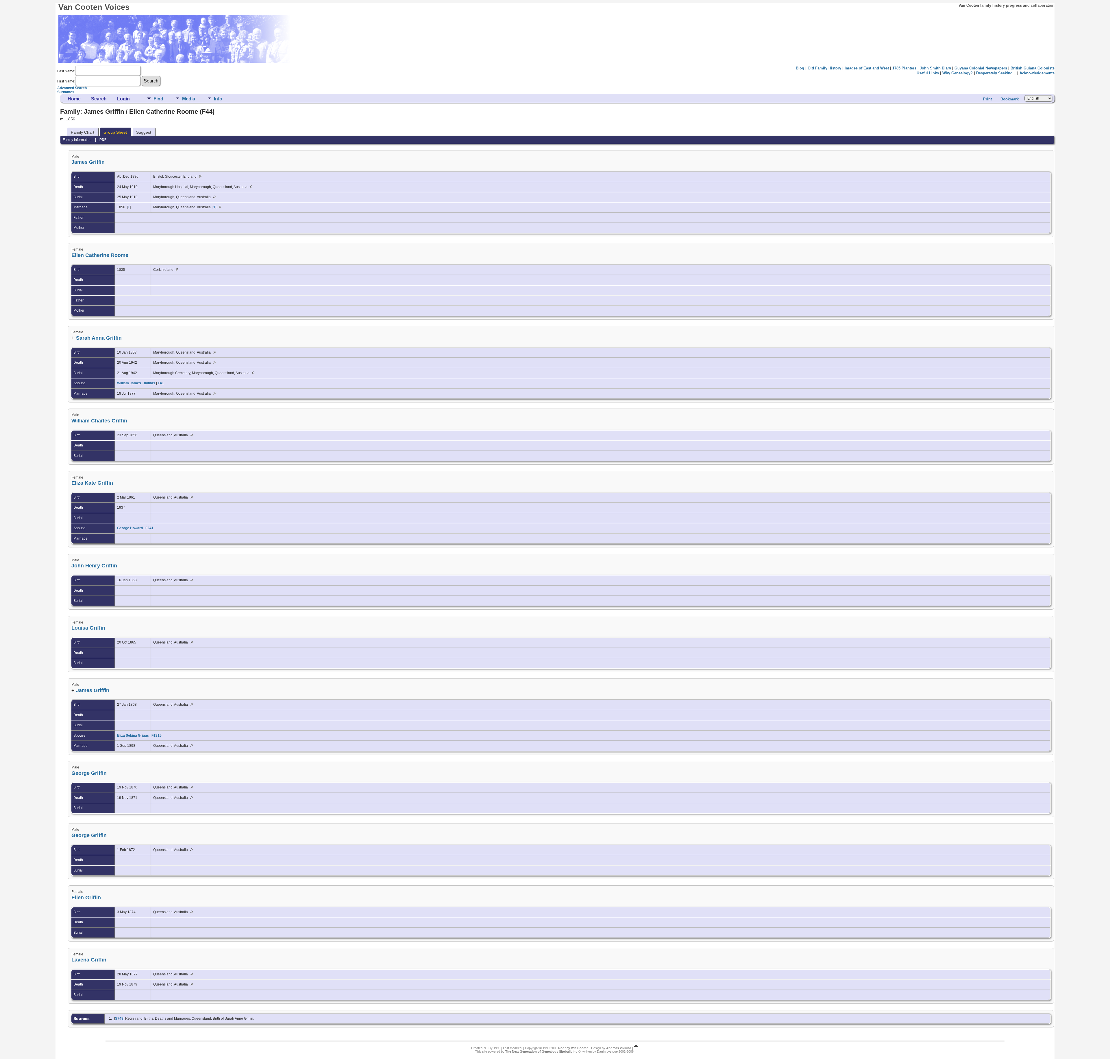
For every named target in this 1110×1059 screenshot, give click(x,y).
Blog (800, 68)
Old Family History (824, 68)
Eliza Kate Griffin (92, 483)
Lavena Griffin (88, 960)
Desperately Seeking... (996, 73)
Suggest (143, 132)
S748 (119, 1018)
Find (158, 98)
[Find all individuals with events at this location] (201, 176)
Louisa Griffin (88, 628)
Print (987, 99)
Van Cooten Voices (94, 7)
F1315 (156, 735)
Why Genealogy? (957, 73)
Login (123, 98)
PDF (102, 140)
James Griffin (88, 162)
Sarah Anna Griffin (99, 338)
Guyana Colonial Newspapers (980, 68)
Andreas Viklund (618, 1048)
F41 (161, 383)
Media (188, 98)
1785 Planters (904, 68)
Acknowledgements (1037, 73)
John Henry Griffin (94, 566)
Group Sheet (115, 132)
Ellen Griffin (86, 897)
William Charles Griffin (99, 421)
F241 (149, 528)
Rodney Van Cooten (573, 1048)
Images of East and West (867, 68)
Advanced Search (72, 88)
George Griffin (89, 773)
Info (218, 98)
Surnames (65, 92)
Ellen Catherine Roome (99, 255)
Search (99, 98)
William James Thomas (136, 383)
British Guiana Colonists (1032, 68)
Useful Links (928, 73)
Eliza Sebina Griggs (133, 735)
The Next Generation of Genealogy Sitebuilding (541, 1051)
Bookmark (1009, 99)
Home (74, 98)
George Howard (130, 528)
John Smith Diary (935, 68)
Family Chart (82, 132)
